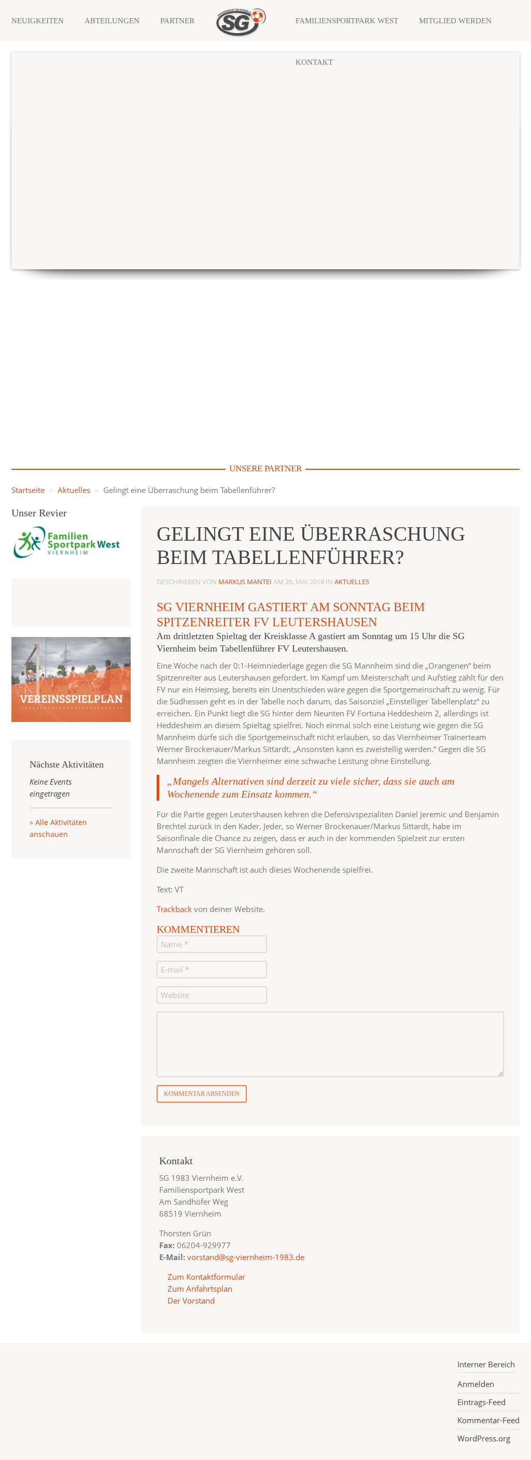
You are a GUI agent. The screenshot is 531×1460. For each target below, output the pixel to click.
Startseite (28, 490)
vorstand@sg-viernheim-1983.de (245, 1257)
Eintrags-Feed (481, 1402)
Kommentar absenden (202, 1093)
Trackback (174, 909)
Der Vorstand (190, 1300)
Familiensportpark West (347, 21)
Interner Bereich (486, 1364)
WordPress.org (483, 1438)
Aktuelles (74, 490)
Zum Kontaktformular (206, 1276)
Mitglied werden (455, 21)
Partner (177, 21)
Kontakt (314, 62)
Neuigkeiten (37, 21)
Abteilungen (112, 21)
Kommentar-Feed (488, 1420)
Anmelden (475, 1384)
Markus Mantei (245, 581)
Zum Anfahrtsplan (198, 1288)
